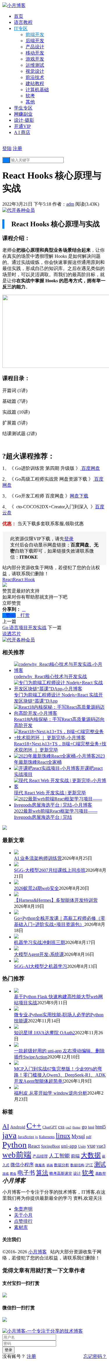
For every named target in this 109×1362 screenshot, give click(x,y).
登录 (69, 538)
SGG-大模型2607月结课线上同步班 (49, 870)
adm (70, 204)
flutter (76, 1127)
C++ (33, 1125)
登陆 (7, 148)
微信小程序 (22, 1164)
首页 (18, 16)
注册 (17, 148)
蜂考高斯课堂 (60, 1173)
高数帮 (100, 1174)
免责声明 (23, 1208)
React (7, 579)
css (61, 1127)
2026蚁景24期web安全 (36, 888)
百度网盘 (90, 468)
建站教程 (35, 83)
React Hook (24, 579)
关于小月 (23, 1215)
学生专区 (23, 107)
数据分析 (61, 1165)
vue (91, 1146)
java (9, 1135)
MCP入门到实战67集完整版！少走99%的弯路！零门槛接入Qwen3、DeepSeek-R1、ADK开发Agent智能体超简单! (60, 1075)
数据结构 (77, 1165)
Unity (82, 1146)
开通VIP (22, 126)
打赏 (23, 615)
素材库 (21, 1227)
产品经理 (40, 1156)
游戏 (5, 1173)
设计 (77, 1173)
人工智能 (59, 1156)
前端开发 (35, 34)
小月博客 (37, 1251)
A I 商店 (22, 132)
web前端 (16, 1155)
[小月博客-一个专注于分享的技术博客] (42, 1331)
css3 (68, 1127)
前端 (75, 1156)
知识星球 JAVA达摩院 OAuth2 (44, 1032)
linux (63, 1135)
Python (14, 1144)
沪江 (89, 1165)
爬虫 (13, 1173)
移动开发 (35, 52)
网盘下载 (79, 495)
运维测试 (35, 65)
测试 (100, 1164)
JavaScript (26, 1137)
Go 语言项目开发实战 (24, 627)
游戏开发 (35, 59)
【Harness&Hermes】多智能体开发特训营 (56, 900)
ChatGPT (49, 1127)
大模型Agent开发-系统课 (39, 954)
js (36, 1137)
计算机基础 (37, 89)
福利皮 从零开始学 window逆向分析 (50, 1093)
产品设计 (35, 46)
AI (5, 1126)
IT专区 (21, 28)
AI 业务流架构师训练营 (38, 858)
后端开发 (35, 40)
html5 (100, 1126)
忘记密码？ (95, 1356)
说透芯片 (11, 633)
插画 (50, 1165)
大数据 (91, 1155)
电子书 (26, 1172)
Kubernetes (47, 1137)
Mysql (78, 1136)
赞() (9, 615)
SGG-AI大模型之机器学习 (40, 966)
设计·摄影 (24, 120)
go (84, 1127)
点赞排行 (23, 1221)
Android (17, 1127)
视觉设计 (35, 71)
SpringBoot (50, 1146)
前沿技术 (35, 77)
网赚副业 (23, 114)
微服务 (40, 1165)
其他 (30, 101)
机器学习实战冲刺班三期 (39, 942)
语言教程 (23, 22)
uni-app (69, 1146)
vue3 (101, 1146)
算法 (42, 1172)
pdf (88, 1137)
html (91, 1127)
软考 (30, 95)
